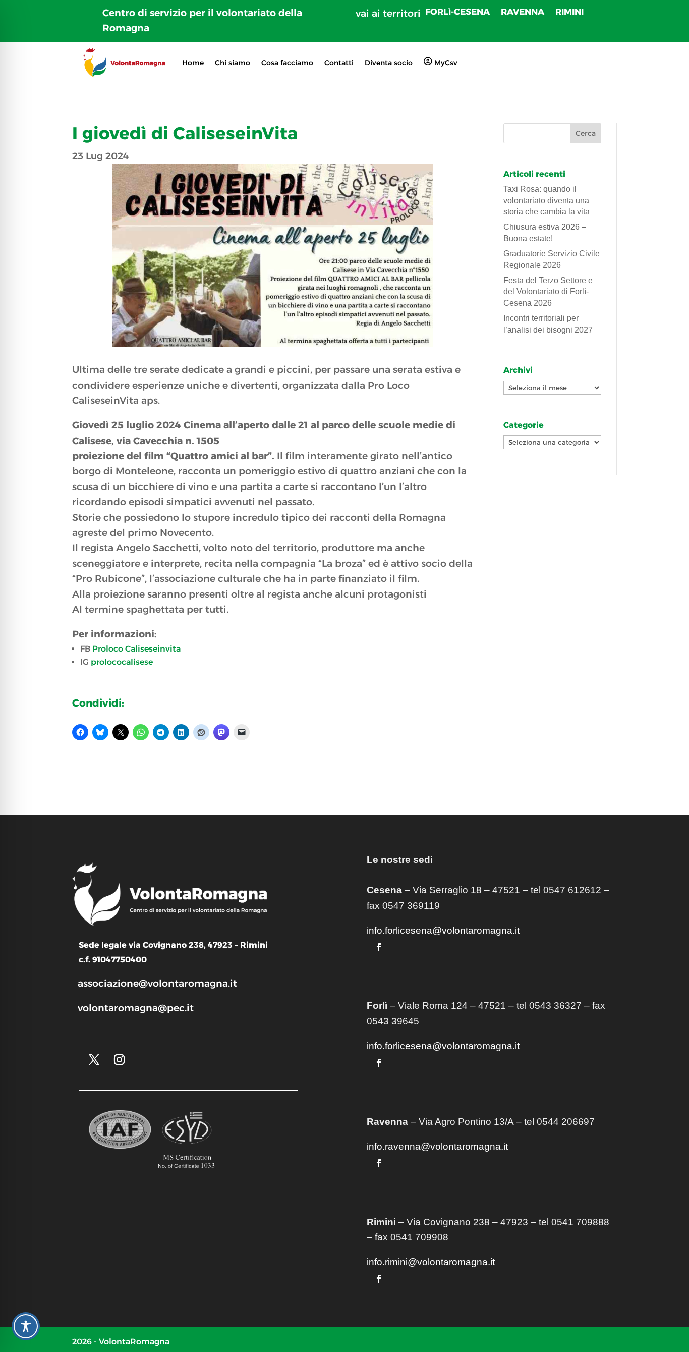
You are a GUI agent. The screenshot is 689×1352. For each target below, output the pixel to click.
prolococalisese (122, 662)
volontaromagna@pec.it (136, 1008)
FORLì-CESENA (457, 12)
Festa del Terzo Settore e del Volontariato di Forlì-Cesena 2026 (548, 291)
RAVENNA (522, 12)
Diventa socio (389, 62)
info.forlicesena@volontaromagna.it (443, 930)
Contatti (339, 62)
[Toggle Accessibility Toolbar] (26, 1326)
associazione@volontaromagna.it (157, 983)
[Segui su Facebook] (379, 947)
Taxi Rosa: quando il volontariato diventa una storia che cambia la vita (546, 200)
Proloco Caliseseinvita (136, 649)
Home (193, 62)
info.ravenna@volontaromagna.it (437, 1146)
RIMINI (569, 12)
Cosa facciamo (287, 62)
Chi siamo (232, 62)
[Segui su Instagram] (119, 1059)
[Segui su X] (93, 1059)
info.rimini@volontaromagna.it (431, 1262)
